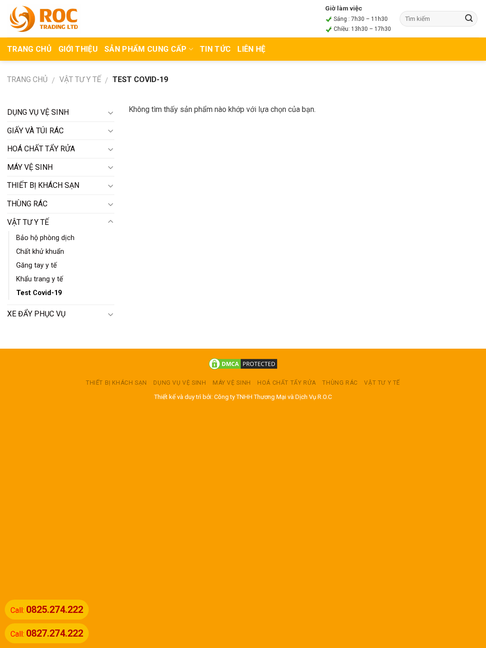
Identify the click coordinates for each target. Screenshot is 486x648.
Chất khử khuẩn (40, 252)
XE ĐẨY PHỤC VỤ (36, 313)
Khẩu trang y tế (39, 279)
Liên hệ (251, 49)
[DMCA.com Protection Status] (243, 364)
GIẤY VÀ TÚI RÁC (35, 130)
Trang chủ (27, 79)
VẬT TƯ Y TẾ (80, 79)
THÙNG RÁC (27, 203)
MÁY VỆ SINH (30, 167)
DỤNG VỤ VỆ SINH (38, 112)
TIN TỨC (215, 49)
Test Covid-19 (39, 293)
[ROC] (44, 18)
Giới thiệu (78, 49)
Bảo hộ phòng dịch (45, 238)
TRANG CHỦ (29, 49)
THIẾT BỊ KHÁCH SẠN (43, 185)
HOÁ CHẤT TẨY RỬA (41, 148)
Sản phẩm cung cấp (145, 49)
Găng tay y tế (36, 265)
